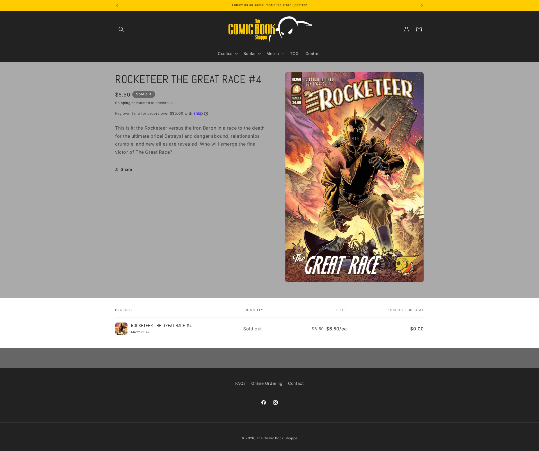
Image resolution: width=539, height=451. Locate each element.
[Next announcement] (422, 5)
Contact (296, 383)
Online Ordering (267, 383)
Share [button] (126, 169)
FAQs (240, 383)
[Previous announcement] (117, 5)
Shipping (123, 103)
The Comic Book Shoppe (276, 438)
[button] (121, 29)
